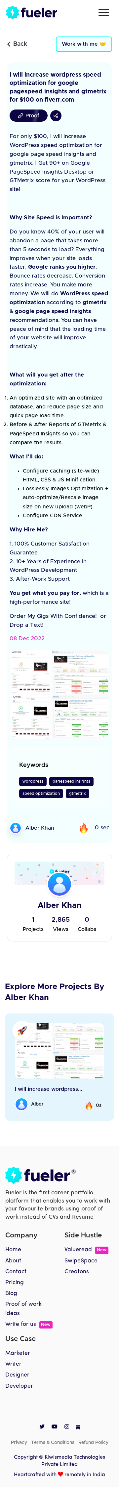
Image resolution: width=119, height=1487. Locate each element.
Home (13, 1250)
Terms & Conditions (52, 1442)
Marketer (17, 1353)
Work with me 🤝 (84, 44)
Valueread (85, 1250)
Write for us (28, 1324)
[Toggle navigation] (104, 12)
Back (20, 44)
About (13, 1261)
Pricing (14, 1282)
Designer (17, 1375)
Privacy (19, 1442)
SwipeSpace (81, 1261)
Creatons (76, 1272)
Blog (11, 1293)
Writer (13, 1364)
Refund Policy (93, 1442)
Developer (19, 1386)
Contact (15, 1272)
